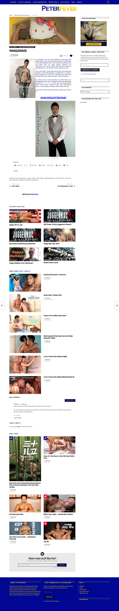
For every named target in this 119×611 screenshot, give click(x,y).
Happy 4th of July (15, 225)
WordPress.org (84, 593)
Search (108, 81)
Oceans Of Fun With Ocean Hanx (55, 315)
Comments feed (84, 591)
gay (34, 178)
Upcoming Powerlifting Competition (22, 244)
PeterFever (14, 180)
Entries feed (83, 589)
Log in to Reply (17, 417)
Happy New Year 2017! (51, 244)
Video (73, 2)
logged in (19, 426)
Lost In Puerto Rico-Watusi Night (55, 356)
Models (79, 2)
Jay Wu (46, 541)
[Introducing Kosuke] (25, 503)
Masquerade (49, 178)
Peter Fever (60, 178)
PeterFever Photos (15, 222)
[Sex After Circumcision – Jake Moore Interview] (25, 528)
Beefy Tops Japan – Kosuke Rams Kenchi (58, 514)
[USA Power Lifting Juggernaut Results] (59, 215)
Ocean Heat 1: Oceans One (53, 295)
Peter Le (68, 178)
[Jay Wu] (59, 531)
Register (82, 586)
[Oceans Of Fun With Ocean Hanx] (25, 324)
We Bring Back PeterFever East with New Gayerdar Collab (58, 337)
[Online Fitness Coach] (59, 254)
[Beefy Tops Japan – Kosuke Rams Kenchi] (59, 503)
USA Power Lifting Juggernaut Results (57, 224)
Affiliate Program (24, 2)
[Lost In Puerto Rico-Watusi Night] (25, 364)
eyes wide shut (21, 178)
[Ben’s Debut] (2, 305)
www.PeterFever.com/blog (29, 180)
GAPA (29, 178)
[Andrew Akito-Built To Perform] (25, 283)
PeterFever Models (24, 220)
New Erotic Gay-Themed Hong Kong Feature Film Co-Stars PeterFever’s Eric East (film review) (25, 485)
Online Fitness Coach (51, 262)
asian (12, 178)
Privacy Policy (54, 2)
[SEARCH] (108, 2)
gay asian (40, 178)
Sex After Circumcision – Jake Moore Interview (22, 538)
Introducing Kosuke (16, 514)
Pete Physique (56, 221)
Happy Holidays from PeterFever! (21, 263)
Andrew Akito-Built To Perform (55, 275)
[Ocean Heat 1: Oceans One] (25, 303)
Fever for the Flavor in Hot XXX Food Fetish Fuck (59, 457)
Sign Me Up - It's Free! (90, 70)
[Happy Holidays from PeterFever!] (25, 254)
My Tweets (84, 102)
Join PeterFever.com (40, 2)
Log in (81, 588)
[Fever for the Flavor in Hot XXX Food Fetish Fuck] (59, 445)
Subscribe (49, 597)
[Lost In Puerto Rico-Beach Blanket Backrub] (25, 385)
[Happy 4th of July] (25, 216)
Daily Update (65, 2)
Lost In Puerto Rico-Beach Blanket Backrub (59, 377)
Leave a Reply (70, 400)
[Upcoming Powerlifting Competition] (25, 235)
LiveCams (13, 2)
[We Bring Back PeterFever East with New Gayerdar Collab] (25, 344)
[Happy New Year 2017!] (59, 235)
